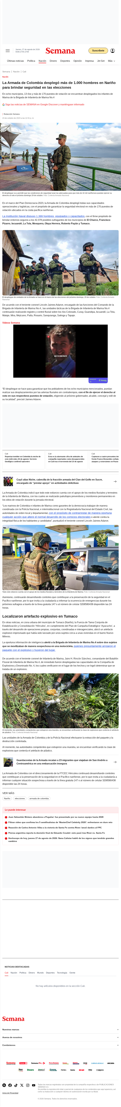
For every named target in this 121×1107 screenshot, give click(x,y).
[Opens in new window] (10, 1085)
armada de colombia (39, 798)
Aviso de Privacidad (13, 1093)
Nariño (7, 798)
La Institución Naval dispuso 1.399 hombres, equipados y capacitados (43, 216)
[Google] (4, 1085)
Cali (24, 71)
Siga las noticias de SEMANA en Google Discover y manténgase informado (44, 104)
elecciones (20, 798)
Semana (6, 71)
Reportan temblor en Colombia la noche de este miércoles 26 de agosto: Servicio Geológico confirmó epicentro (23, 459)
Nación (16, 71)
